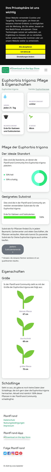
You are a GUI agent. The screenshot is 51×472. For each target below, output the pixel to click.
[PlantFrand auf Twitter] (5, 453)
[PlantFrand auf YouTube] (16, 453)
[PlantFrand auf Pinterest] (20, 453)
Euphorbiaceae (42, 89)
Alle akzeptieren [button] (25, 47)
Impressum (9, 425)
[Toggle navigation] (46, 70)
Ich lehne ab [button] (25, 52)
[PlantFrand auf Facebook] (8, 453)
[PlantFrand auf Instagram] (12, 453)
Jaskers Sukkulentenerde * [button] (13, 249)
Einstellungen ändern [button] (25, 57)
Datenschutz (9, 420)
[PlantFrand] (5, 70)
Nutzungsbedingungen (14, 423)
